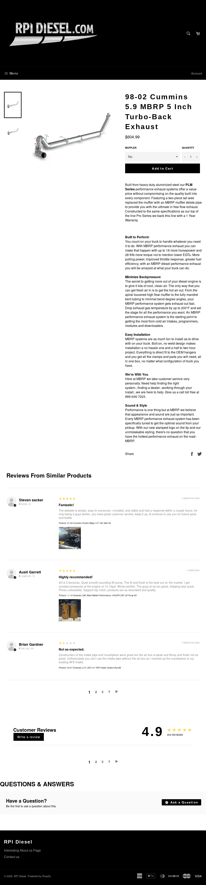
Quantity (188, 147)
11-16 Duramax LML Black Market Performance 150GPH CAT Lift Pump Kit (102, 595)
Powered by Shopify (39, 876)
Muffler (131, 147)
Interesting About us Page (22, 850)
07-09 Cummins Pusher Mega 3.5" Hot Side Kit (89, 523)
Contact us (11, 856)
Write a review (28, 737)
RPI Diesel (20, 876)
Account (196, 73)
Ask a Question (183, 802)
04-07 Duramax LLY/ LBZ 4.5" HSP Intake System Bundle (94, 667)
